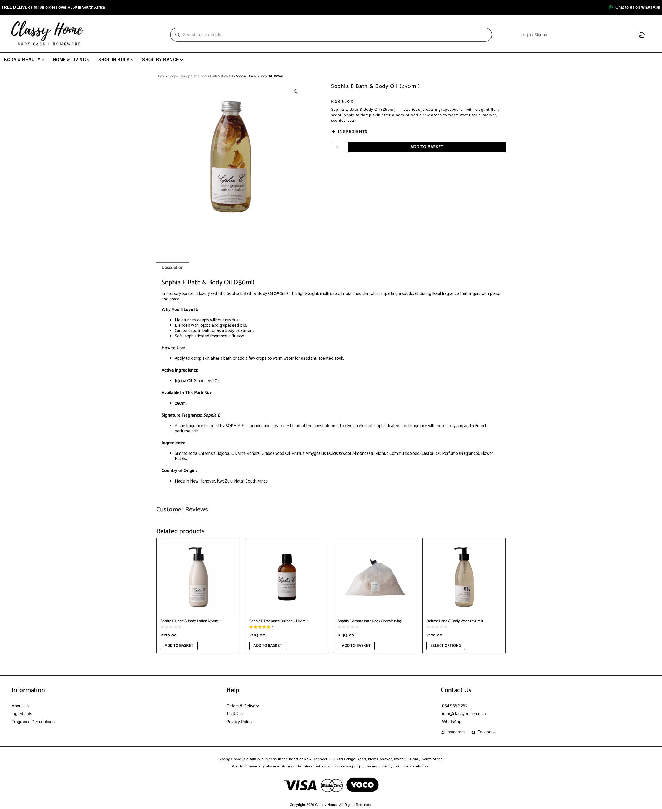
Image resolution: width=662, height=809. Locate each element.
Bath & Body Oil (221, 76)
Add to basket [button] (179, 645)
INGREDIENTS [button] (352, 131)
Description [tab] (173, 267)
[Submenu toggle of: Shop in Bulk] (132, 60)
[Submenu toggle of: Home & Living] (88, 60)
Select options (446, 645)
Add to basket (426, 147)
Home (160, 76)
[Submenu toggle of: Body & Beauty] (43, 60)
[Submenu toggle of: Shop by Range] (181, 60)
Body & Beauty (179, 76)
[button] (296, 91)
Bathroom (200, 76)
